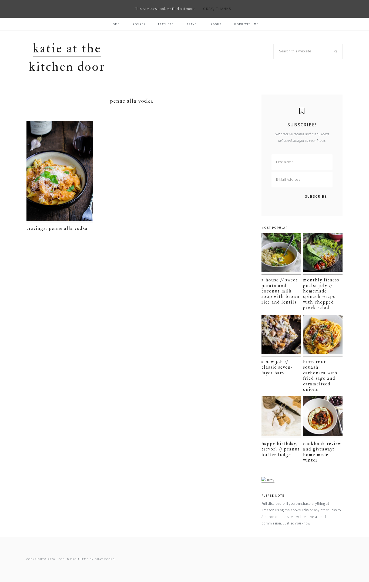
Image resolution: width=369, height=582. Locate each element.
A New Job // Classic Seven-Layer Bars (277, 367)
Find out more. (183, 8)
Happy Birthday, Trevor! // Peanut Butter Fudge (280, 449)
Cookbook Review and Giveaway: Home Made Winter (322, 452)
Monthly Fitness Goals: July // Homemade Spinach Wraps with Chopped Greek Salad (321, 293)
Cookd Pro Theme (74, 559)
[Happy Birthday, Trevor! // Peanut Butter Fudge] (281, 417)
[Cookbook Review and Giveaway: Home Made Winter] (323, 417)
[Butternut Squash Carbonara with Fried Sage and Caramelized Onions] (323, 335)
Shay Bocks (105, 559)
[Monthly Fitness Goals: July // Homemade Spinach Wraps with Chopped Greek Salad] (323, 254)
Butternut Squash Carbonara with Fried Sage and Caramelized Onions (320, 375)
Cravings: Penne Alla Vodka (57, 228)
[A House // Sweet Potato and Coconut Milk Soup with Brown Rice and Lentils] (281, 254)
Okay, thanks (217, 8)
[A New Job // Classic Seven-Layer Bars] (281, 335)
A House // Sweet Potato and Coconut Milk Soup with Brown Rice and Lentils (280, 291)
